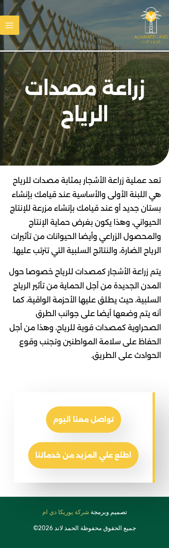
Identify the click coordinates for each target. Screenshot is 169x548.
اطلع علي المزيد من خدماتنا (83, 455)
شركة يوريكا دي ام (65, 512)
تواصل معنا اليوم (83, 419)
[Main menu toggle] (9, 25)
